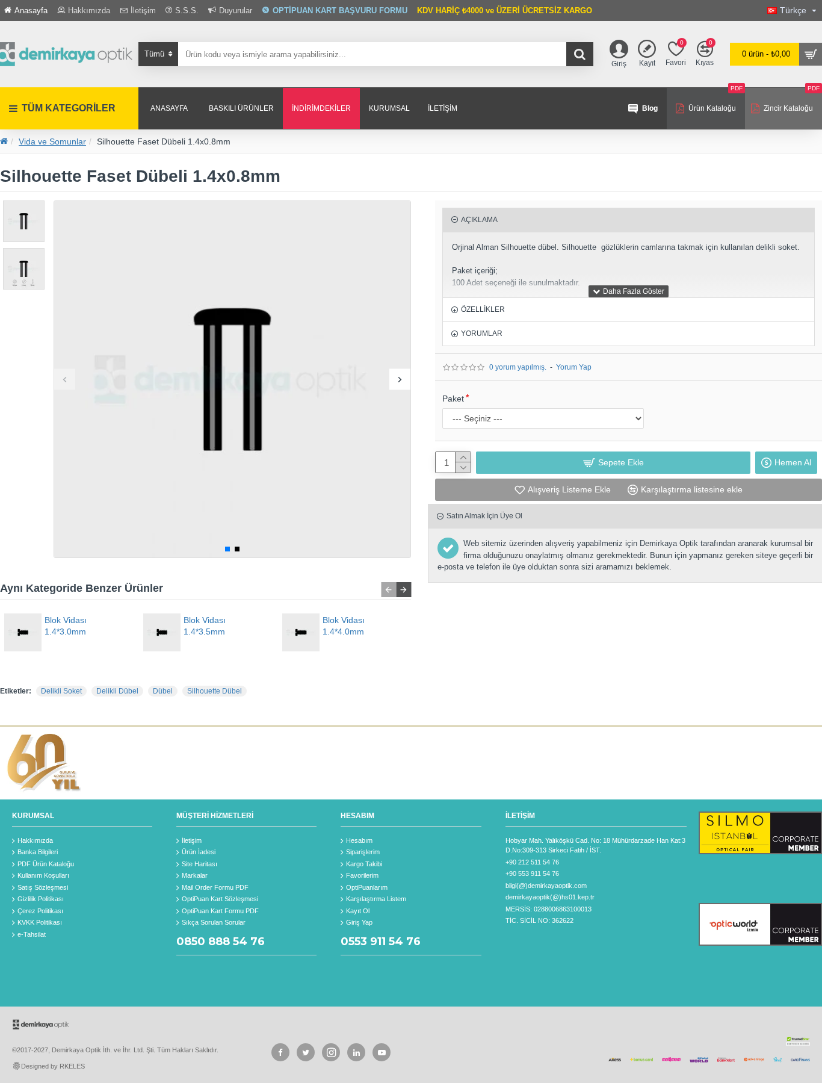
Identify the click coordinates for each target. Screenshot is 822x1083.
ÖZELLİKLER (483, 309)
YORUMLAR (481, 333)
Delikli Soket (61, 691)
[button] (64, 378)
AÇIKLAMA (479, 220)
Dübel (163, 691)
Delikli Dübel (117, 691)
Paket (453, 398)
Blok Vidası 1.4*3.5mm (205, 625)
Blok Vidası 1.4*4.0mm (344, 625)
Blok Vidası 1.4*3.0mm (66, 625)
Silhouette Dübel (214, 691)
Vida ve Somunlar (52, 141)
